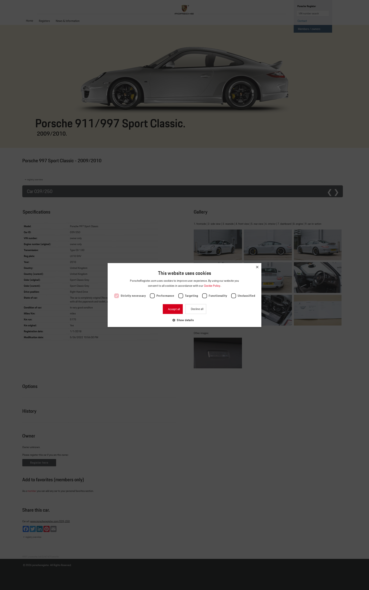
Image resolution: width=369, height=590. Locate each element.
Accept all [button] (173, 309)
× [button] (257, 267)
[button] (184, 320)
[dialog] (184, 295)
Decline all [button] (196, 308)
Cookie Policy (212, 285)
